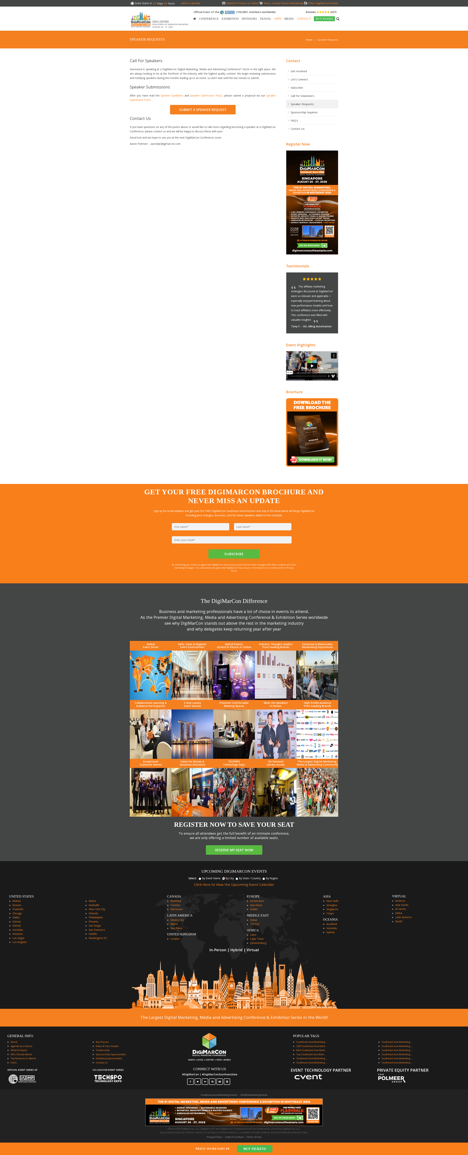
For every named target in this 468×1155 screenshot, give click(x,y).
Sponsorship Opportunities (111, 1054)
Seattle (93, 934)
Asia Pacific (402, 905)
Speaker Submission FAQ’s (206, 95)
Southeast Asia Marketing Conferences (311, 1058)
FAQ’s (294, 120)
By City (230, 878)
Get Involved (299, 71)
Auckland (331, 924)
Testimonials (297, 266)
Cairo (253, 934)
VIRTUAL (399, 896)
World (398, 921)
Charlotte (17, 909)
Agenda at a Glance (21, 1046)
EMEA (398, 913)
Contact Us (298, 128)
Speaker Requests (302, 104)
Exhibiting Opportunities (109, 1058)
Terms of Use (253, 1137)
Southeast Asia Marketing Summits (397, 1058)
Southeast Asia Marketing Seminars (397, 1054)
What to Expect (19, 1050)
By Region (272, 878)
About (14, 1042)
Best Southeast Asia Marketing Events (311, 1050)
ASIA (327, 896)
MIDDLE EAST (258, 915)
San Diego (95, 925)
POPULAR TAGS (306, 1036)
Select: (192, 878)
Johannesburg (258, 943)
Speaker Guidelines (172, 95)
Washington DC (98, 938)
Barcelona (256, 905)
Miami (92, 901)
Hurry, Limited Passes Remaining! (283, 3)
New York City (97, 909)
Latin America (403, 917)
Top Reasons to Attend (23, 1058)
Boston (16, 905)
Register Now (298, 144)
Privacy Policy (214, 1137)
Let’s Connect (299, 79)
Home (309, 39)
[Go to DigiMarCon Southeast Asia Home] (141, 19)
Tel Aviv (254, 924)
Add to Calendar (190, 3)
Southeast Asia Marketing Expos (311, 1062)
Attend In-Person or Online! (243, 3)
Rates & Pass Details (107, 1046)
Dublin (254, 909)
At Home (400, 909)
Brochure (294, 391)
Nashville (94, 905)
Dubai (253, 920)
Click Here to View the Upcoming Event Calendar (234, 884)
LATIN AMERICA (180, 915)
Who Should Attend (21, 1054)
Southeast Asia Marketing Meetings (397, 1046)
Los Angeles (19, 942)
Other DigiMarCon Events (323, 3)
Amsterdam (257, 901)
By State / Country (250, 878)
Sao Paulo (176, 928)
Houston (17, 934)
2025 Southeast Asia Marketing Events (311, 1046)
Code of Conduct (234, 1137)
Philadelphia (96, 917)
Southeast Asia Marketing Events (311, 1042)
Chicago (17, 913)
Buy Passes (102, 1042)
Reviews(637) (321, 12)
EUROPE (253, 896)
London (175, 938)
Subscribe (297, 87)
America (400, 900)
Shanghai (331, 905)
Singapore (332, 909)
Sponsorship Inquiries (304, 112)
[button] (328, 279)
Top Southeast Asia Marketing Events (311, 1054)
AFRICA (253, 930)
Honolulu (17, 929)
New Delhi (332, 901)
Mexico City (177, 920)
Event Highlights (301, 344)
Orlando (93, 913)
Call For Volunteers (302, 96)
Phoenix (93, 921)
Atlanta (16, 901)
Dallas (16, 917)
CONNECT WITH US (209, 1069)
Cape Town (257, 938)
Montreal (175, 901)
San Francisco (97, 929)
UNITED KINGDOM (181, 934)
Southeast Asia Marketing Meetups (397, 1050)
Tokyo (330, 913)
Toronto (175, 905)
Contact (293, 60)
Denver (16, 921)
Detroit (16, 925)
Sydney (330, 932)
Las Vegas (18, 938)
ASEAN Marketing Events (253, 1095)
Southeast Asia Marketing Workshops (397, 1062)
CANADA (174, 896)
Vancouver (176, 909)
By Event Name (211, 878)
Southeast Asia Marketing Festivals (397, 1042)
